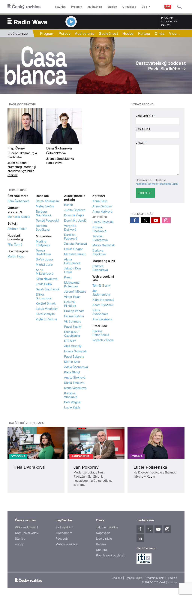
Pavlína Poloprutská (100, 333)
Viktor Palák (72, 297)
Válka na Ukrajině (26, 527)
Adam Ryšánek (102, 305)
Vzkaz (141, 142)
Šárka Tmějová (74, 383)
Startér (12, 175)
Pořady (64, 33)
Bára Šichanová (59, 148)
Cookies (117, 577)
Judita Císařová (74, 210)
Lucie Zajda (72, 407)
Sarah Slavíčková (47, 289)
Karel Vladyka (45, 314)
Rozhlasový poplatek (110, 555)
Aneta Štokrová (75, 377)
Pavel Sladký (73, 326)
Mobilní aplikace (67, 544)
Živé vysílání (64, 527)
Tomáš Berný (101, 285)
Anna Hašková (102, 211)
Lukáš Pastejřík (102, 222)
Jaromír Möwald (75, 291)
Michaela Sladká (19, 217)
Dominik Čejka (74, 215)
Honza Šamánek (75, 351)
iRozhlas (60, 6)
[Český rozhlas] (24, 6)
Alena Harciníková (72, 261)
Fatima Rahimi (74, 316)
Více (174, 33)
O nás (160, 33)
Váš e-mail (143, 129)
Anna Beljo (99, 201)
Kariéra (101, 544)
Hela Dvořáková (29, 467)
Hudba (128, 33)
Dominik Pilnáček (70, 304)
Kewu (68, 277)
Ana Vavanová (102, 319)
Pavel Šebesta (74, 356)
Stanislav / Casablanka (72, 333)
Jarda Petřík (44, 284)
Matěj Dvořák (45, 206)
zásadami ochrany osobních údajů (157, 183)
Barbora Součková (43, 227)
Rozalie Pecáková (99, 229)
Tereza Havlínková (43, 252)
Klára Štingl (72, 372)
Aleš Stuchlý (73, 346)
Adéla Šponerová (76, 367)
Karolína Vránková (70, 395)
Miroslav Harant (75, 254)
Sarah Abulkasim (47, 201)
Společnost (108, 33)
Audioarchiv (169, 21)
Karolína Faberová (70, 236)
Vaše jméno (145, 116)
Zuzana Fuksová (75, 244)
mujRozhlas (95, 6)
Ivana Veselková (75, 388)
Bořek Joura (44, 259)
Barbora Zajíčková (99, 252)
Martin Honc (16, 256)
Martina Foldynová (43, 243)
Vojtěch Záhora (46, 319)
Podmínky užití (155, 577)
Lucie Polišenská (150, 467)
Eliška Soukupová (43, 296)
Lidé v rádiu (104, 538)
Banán (68, 205)
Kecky (151, 476)
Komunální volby (26, 533)
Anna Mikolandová (44, 271)
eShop (19, 544)
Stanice (112, 6)
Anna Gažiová (102, 206)
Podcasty (62, 538)
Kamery (166, 25)
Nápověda (103, 533)
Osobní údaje (134, 577)
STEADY (70, 341)
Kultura (144, 33)
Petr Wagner (72, 402)
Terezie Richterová (100, 238)
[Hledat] (179, 6)
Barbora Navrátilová (43, 213)
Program (76, 6)
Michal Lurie (44, 264)
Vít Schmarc (72, 321)
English (172, 577)
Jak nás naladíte (107, 527)
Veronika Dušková (70, 227)
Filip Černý (16, 148)
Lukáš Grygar (73, 249)
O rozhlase (129, 6)
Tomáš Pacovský (47, 220)
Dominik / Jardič (75, 220)
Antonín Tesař (17, 229)
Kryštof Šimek (46, 303)
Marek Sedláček (103, 245)
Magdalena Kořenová (71, 284)
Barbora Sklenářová (100, 268)
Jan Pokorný (86, 467)
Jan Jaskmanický (101, 292)
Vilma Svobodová (100, 312)
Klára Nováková (47, 279)
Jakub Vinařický (47, 309)
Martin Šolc (72, 362)
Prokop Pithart (74, 311)
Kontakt (101, 550)
